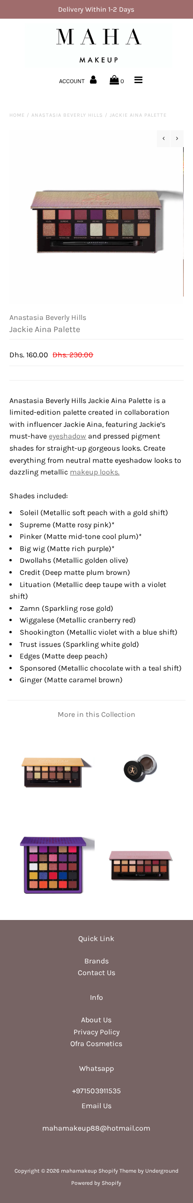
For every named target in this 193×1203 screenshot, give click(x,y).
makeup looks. (94, 471)
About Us (96, 1019)
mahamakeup (79, 1171)
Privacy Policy (96, 1031)
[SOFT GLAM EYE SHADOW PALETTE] (53, 808)
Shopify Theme (117, 1171)
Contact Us (96, 972)
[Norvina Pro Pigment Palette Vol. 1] (53, 904)
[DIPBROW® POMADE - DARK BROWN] (140, 808)
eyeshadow (67, 436)
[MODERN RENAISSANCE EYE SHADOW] (140, 904)
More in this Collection (96, 714)
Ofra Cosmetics (96, 1043)
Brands (96, 960)
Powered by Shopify (96, 1183)
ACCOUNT (72, 81)
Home (17, 115)
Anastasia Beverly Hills (67, 115)
